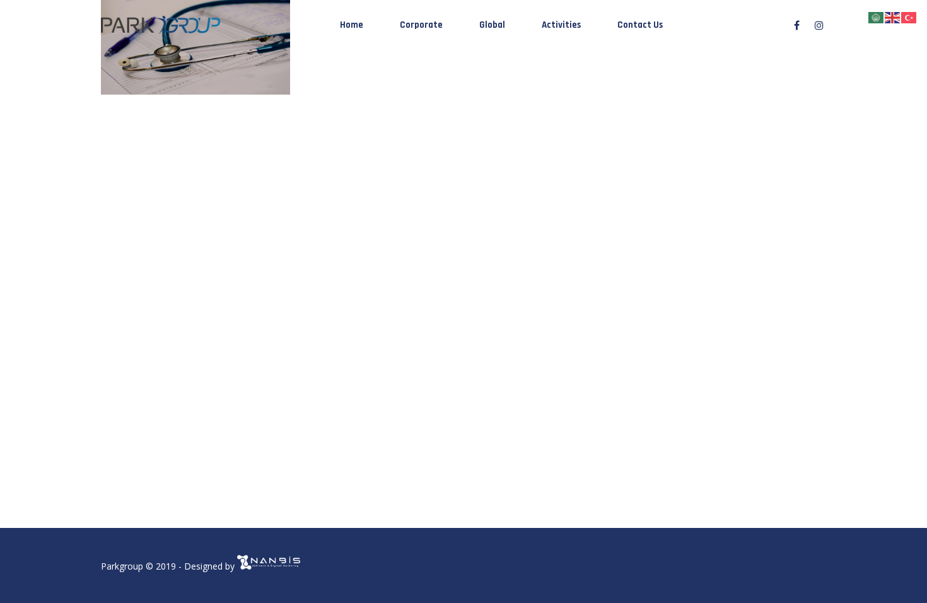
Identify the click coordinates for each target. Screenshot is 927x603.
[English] (893, 17)
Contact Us (640, 25)
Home (351, 25)
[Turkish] (909, 17)
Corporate (421, 25)
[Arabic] (876, 17)
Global (492, 25)
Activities (561, 25)
